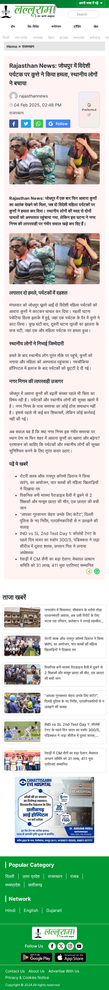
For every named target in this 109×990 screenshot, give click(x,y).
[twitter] (61, 946)
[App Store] (70, 957)
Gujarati (54, 910)
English (31, 910)
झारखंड (64, 38)
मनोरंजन (56, 26)
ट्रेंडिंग (77, 26)
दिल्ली (6, 38)
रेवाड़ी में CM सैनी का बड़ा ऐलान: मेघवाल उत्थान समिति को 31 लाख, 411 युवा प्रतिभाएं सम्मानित (71, 758)
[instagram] (70, 946)
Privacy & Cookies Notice (27, 977)
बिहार (51, 38)
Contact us (15, 971)
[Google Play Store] (36, 957)
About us (36, 971)
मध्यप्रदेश (78, 38)
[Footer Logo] (54, 933)
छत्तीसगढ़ (95, 38)
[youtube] (79, 946)
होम (13, 26)
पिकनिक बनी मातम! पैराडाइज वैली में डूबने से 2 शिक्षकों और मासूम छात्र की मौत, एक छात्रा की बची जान (59, 501)
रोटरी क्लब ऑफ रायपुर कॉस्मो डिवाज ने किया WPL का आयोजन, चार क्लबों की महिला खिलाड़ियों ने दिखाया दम (59, 482)
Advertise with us (63, 971)
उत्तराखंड (38, 38)
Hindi (10, 910)
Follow (62, 123)
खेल (96, 26)
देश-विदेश (33, 26)
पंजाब (74, 876)
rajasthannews (33, 96)
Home (12, 46)
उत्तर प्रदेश (21, 38)
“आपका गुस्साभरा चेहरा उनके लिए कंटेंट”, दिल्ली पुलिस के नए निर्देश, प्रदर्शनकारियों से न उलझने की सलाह (59, 521)
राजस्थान (28, 46)
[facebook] (52, 946)
